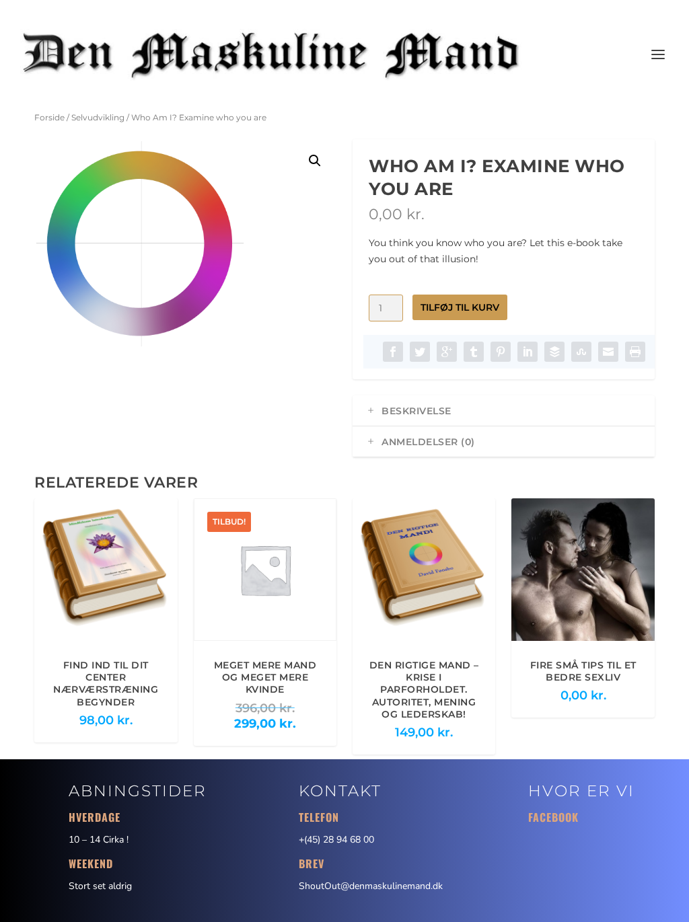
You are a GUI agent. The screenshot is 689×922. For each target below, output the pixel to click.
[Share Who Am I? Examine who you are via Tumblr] (474, 352)
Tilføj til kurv (460, 307)
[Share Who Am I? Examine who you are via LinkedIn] (527, 352)
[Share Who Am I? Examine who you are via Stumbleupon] (581, 352)
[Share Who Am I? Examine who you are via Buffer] (554, 352)
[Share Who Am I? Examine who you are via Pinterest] (501, 352)
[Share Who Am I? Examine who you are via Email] (608, 352)
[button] (315, 161)
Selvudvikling (97, 117)
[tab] (504, 410)
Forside (49, 117)
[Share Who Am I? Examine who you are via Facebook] (393, 352)
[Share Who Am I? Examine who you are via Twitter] (420, 352)
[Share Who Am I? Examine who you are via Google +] (447, 352)
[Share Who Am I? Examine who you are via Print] (635, 352)
